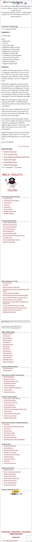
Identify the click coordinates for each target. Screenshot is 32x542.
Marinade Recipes (8, 344)
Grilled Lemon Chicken (10, 416)
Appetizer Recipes (8, 333)
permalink (19, 167)
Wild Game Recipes (8, 362)
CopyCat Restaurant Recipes (12, 454)
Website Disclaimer (16, 534)
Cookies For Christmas (10, 452)
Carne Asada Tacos (9, 405)
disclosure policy (15, 328)
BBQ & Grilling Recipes (12, 540)
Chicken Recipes (7, 338)
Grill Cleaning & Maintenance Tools (14, 426)
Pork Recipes (6, 346)
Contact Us (16, 537)
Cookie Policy (5, 532)
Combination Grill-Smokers (11, 200)
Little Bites (7, 461)
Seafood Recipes (7, 353)
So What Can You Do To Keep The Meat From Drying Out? (15, 302)
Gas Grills (6, 205)
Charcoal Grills (8, 198)
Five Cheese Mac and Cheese (12, 413)
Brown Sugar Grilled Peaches (12, 398)
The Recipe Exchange (10, 446)
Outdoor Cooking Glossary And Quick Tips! (15, 308)
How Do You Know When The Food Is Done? (15, 297)
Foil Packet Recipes (8, 368)
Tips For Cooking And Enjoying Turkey (13, 305)
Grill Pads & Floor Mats (10, 437)
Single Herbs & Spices (10, 485)
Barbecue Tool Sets (9, 379)
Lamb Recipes (7, 342)
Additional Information (9, 312)
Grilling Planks (8, 390)
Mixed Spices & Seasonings (11, 478)
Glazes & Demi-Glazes (10, 476)
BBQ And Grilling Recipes (11, 450)
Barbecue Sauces (9, 469)
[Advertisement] (16, 262)
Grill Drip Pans (8, 431)
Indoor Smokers (8, 209)
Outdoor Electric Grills (10, 211)
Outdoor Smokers (9, 213)
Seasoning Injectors (9, 392)
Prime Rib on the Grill (10, 407)
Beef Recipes (6, 336)
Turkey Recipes (9, 167)
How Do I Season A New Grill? (11, 287)
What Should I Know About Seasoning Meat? (15, 295)
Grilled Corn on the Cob (10, 402)
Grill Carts (6, 424)
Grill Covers (7, 428)
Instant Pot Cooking (9, 459)
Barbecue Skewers (9, 377)
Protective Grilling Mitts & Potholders (14, 439)
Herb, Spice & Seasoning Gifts (12, 472)
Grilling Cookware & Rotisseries (13, 387)
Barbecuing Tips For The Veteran (12, 310)
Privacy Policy (16, 532)
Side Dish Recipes (8, 355)
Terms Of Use (26, 532)
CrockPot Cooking (9, 457)
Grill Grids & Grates (9, 435)
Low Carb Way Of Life (10, 463)
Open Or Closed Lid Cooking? (11, 293)
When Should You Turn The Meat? (12, 299)
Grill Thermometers (9, 385)
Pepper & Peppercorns (10, 480)
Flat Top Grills (8, 202)
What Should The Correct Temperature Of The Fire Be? (16, 290)
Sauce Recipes (7, 351)
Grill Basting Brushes (10, 383)
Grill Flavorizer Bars (9, 433)
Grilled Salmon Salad (10, 400)
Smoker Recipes (7, 370)
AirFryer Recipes (8, 448)
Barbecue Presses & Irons (11, 381)
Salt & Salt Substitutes (10, 482)
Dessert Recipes (7, 340)
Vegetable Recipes (8, 359)
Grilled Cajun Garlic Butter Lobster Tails (15, 409)
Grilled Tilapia (8, 411)
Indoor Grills (7, 207)
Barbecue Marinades (10, 474)
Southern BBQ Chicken (10, 418)
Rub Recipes (6, 349)
